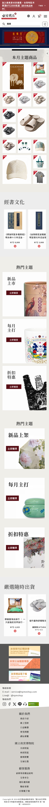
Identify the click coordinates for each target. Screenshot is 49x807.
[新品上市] (24, 294)
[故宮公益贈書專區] (24, 667)
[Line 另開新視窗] (20, 705)
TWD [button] (40, 5)
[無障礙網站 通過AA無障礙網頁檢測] (33, 705)
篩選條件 (44, 24)
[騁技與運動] (24, 47)
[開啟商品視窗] (17, 76)
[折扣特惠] (24, 388)
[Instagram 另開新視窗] (4, 705)
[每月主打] (24, 341)
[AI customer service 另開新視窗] (25, 705)
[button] (47, 53)
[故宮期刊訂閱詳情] (24, 655)
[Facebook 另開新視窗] (9, 705)
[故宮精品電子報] (24, 680)
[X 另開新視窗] (14, 705)
